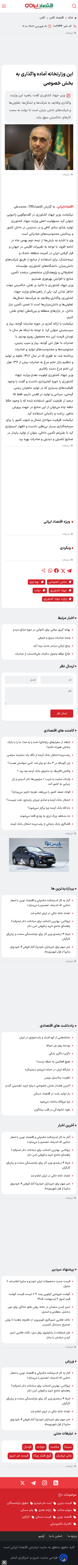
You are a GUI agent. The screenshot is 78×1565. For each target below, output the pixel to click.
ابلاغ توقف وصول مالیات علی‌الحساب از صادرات (42, 654)
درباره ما (73, 1536)
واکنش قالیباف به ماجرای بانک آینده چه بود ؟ (43, 771)
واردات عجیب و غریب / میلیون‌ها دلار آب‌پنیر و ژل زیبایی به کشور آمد (41, 781)
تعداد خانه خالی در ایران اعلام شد (50, 913)
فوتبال (27, 1447)
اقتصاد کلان (56, 18)
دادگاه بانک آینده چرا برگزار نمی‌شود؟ (49, 808)
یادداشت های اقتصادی (57, 1025)
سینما (68, 1447)
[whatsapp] (50, 570)
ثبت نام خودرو (43, 1503)
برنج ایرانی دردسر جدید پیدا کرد (51, 646)
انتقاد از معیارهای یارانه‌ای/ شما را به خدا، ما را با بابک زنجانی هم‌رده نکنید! (38, 744)
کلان (42, 18)
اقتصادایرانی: (65, 206)
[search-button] (74, 6)
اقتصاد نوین (64, 1517)
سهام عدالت (64, 1510)
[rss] (55, 1482)
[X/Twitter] (22, 1482)
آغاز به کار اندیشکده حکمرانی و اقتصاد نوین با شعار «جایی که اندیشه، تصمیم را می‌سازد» (40, 902)
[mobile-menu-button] (4, 6)
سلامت (54, 1447)
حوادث (41, 1447)
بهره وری (34, 582)
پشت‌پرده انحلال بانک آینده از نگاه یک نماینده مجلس (38, 755)
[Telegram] (33, 1482)
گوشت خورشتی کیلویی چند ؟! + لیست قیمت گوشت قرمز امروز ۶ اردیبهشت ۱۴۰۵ (39, 1296)
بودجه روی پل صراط (58, 1046)
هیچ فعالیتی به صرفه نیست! (53, 1062)
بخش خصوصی (58, 582)
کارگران (26, 1517)
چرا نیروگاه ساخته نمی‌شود (55, 1102)
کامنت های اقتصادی (59, 730)
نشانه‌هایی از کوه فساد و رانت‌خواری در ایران (44, 1038)
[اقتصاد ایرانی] (39, 6)
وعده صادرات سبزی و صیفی (54, 638)
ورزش (69, 1361)
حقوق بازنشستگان (17, 1503)
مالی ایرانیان (64, 1456)
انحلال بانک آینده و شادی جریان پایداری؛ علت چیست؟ (38, 800)
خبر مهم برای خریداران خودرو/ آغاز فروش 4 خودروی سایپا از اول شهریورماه (40, 949)
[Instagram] (44, 1482)
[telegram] (69, 570)
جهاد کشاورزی (58, 590)
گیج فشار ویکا (42, 1456)
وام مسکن (27, 1510)
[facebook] (56, 570)
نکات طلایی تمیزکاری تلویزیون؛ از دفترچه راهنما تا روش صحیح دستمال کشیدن (37, 1322)
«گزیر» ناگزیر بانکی (59, 1054)
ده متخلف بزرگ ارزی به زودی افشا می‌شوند (45, 816)
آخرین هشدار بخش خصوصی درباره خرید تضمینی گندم (37, 1086)
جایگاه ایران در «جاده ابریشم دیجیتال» (47, 1070)
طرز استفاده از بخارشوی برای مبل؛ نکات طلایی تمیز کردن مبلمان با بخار (40, 1335)
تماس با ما (56, 1536)
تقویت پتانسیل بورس (57, 1078)
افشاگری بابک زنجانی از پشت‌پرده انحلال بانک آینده (40, 824)
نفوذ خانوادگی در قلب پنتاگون (52, 1110)
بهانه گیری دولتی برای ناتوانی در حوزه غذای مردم (41, 630)
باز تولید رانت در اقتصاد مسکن (52, 1094)
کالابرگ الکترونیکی (61, 1524)
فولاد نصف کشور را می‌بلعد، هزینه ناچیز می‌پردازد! (41, 792)
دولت (37, 590)
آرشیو (41, 1536)
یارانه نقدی (45, 1510)
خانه (70, 18)
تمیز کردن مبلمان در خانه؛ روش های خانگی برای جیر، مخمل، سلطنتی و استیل (38, 1309)
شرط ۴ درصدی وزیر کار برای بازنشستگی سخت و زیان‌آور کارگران (38, 936)
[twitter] (62, 570)
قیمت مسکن (43, 1517)
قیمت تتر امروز (18, 1456)
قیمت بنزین (64, 1503)
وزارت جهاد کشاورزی (55, 599)
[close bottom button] (4, 1562)
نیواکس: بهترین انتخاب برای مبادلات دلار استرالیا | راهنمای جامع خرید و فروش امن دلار (40, 923)
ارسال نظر (62, 714)
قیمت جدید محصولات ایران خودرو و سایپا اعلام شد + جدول (38, 1283)
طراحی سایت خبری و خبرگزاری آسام (34, 1557)
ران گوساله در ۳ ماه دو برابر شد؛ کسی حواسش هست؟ (39, 763)
